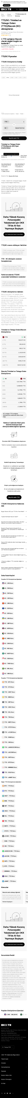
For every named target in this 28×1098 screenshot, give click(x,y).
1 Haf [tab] (12, 77)
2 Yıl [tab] (24, 77)
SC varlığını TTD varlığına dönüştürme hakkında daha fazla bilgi (13, 415)
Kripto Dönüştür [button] (6, 1079)
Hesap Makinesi (9, 15)
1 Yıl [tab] (20, 77)
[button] (17, 9)
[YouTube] (10, 1093)
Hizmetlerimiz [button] (5, 1067)
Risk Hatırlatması (12, 993)
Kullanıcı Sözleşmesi (15, 996)
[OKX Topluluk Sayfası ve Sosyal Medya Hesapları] (13, 1093)
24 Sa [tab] (7, 77)
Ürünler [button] (3, 1063)
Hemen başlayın (7, 901)
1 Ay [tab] (16, 77)
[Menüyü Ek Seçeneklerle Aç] (26, 10)
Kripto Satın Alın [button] (6, 1075)
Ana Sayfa (3, 15)
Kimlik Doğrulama (16, 468)
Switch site (6, 5)
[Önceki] (2, 1014)
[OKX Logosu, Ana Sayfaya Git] (6, 9)
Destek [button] (3, 1071)
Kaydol (21, 9)
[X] (2, 1093)
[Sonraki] (26, 1014)
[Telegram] (4, 1093)
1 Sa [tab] (3, 77)
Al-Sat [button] (3, 1083)
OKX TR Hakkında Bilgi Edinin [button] (10, 1055)
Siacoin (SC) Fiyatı (13, 176)
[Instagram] (7, 1093)
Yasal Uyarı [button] (4, 1059)
